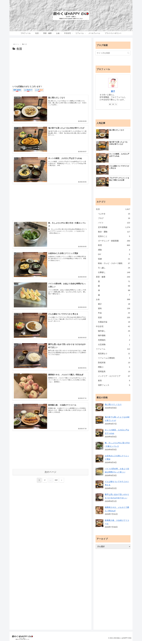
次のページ (50, 472)
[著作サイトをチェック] (110, 104)
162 (56, 480)
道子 (113, 91)
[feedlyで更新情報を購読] (113, 104)
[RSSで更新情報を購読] (116, 104)
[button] (128, 53)
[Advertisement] (50, 66)
